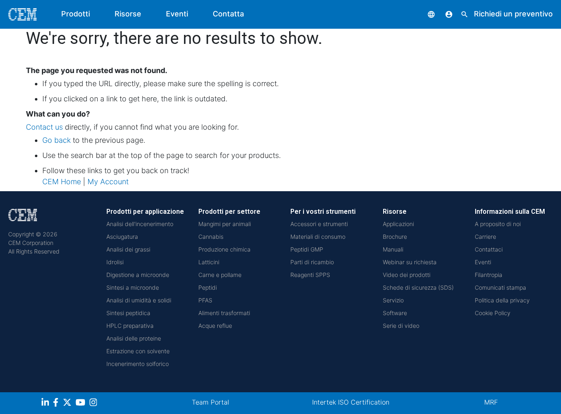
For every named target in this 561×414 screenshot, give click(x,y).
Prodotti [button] (75, 13)
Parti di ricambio (312, 261)
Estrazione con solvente (138, 351)
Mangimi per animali (224, 223)
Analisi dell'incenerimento (139, 223)
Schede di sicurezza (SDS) (418, 287)
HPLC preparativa (130, 325)
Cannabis (210, 236)
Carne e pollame (219, 274)
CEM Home (61, 181)
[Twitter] (68, 403)
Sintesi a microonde (132, 287)
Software (395, 312)
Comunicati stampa (500, 287)
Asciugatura (122, 236)
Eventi (177, 13)
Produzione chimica (224, 249)
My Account (108, 181)
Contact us (44, 127)
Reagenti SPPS (310, 274)
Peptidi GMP (306, 249)
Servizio (393, 300)
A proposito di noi (498, 223)
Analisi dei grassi (128, 249)
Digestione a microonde (137, 274)
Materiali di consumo (317, 236)
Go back (56, 140)
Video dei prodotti (406, 274)
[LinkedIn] (46, 403)
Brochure (395, 236)
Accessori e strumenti (319, 223)
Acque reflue (215, 325)
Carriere (485, 236)
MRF (491, 402)
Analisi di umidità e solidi (138, 300)
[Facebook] (58, 403)
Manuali (393, 249)
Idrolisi (115, 261)
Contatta (228, 13)
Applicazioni (398, 223)
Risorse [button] (128, 13)
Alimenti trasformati (224, 312)
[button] (425, 13)
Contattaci (489, 249)
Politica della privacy (502, 300)
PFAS (205, 300)
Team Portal (210, 402)
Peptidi (207, 287)
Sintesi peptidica (128, 312)
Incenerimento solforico (137, 363)
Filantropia (488, 274)
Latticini (208, 261)
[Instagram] (94, 403)
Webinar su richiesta (410, 261)
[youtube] (81, 403)
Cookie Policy (492, 312)
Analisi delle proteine (133, 338)
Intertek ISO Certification (350, 402)
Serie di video (401, 325)
